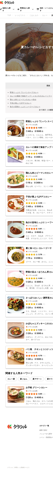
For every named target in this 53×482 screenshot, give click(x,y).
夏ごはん (23, 379)
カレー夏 (11, 379)
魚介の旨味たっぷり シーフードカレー (25, 107)
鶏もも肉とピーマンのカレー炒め (23, 99)
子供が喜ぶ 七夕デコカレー (20, 103)
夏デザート (37, 379)
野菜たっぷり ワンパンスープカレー (24, 92)
